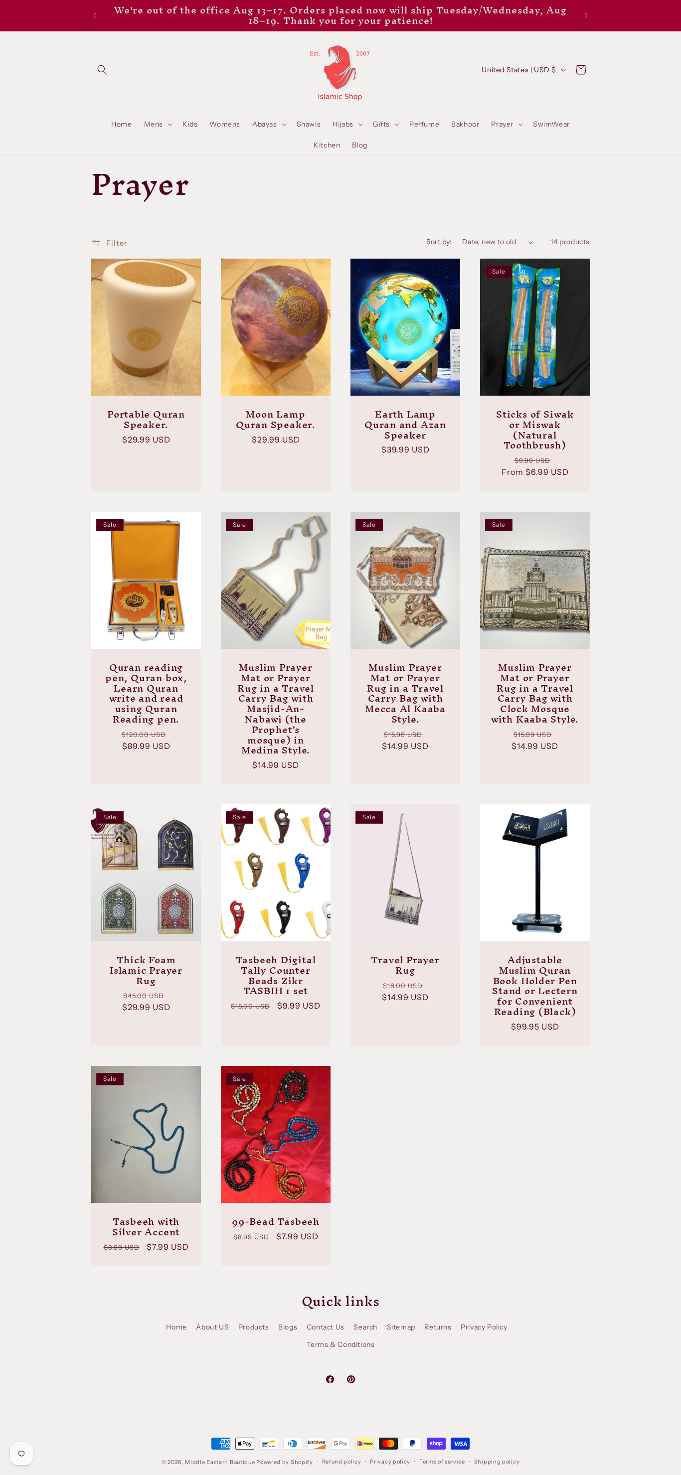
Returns (437, 1327)
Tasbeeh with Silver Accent (146, 1226)
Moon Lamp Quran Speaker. (276, 419)
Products (253, 1327)
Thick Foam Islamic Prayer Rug (146, 970)
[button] (102, 70)
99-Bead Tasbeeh (276, 1221)
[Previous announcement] (95, 15)
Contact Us (325, 1327)
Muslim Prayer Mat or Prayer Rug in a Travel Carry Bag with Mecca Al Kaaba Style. (405, 693)
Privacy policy (390, 1461)
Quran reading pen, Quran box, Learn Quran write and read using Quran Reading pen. (146, 693)
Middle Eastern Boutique (220, 1462)
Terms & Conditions (341, 1344)
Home (176, 1327)
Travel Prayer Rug (405, 965)
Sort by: (439, 241)
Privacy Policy (484, 1327)
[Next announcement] (586, 15)
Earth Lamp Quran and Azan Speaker (405, 424)
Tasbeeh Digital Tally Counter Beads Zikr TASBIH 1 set (276, 975)
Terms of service (442, 1461)
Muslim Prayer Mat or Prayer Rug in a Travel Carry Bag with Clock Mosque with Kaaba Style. (535, 693)
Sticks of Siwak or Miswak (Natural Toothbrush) (535, 429)
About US (212, 1327)
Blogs (287, 1327)
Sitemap (401, 1327)
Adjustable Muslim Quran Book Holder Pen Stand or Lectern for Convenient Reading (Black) (534, 986)
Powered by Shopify (284, 1462)
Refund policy (341, 1461)
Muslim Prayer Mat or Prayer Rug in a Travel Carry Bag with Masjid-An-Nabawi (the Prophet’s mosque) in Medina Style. (275, 708)
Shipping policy (497, 1461)
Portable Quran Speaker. (146, 419)
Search (365, 1327)
